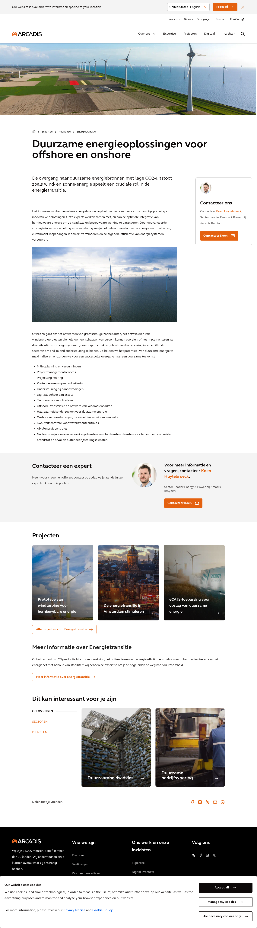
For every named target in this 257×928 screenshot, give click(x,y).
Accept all (222, 887)
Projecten (190, 33)
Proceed (222, 6)
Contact (221, 19)
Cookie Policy (102, 910)
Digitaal (209, 33)
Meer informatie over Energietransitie (63, 677)
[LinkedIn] (200, 802)
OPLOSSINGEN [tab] (42, 711)
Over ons (144, 33)
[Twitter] (207, 802)
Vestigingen (204, 19)
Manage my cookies (222, 902)
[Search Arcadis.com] (242, 34)
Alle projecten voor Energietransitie (61, 629)
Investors (174, 19)
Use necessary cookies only (222, 916)
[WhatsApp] (222, 802)
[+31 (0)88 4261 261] (194, 855)
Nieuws (188, 19)
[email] (215, 802)
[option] (62, 582)
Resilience (65, 131)
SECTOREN (40, 721)
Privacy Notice (74, 910)
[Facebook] (192, 802)
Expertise (169, 33)
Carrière (235, 19)
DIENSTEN (39, 732)
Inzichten (229, 33)
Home (34, 131)
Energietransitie (86, 131)
